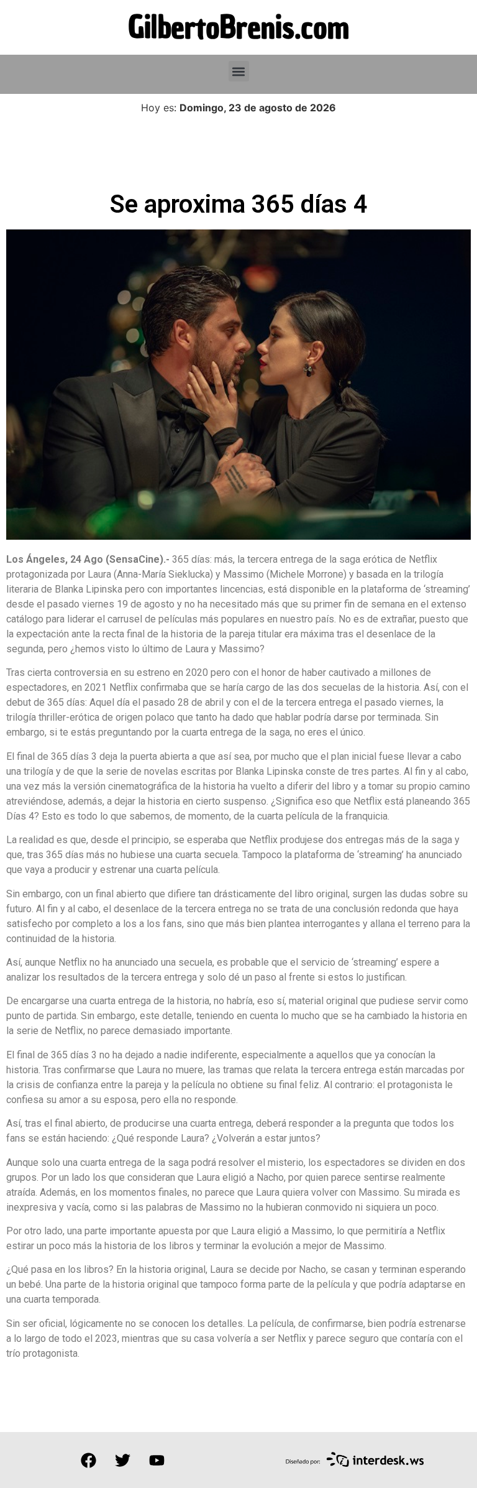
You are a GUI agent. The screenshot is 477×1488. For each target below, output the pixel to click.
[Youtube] (156, 1460)
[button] (239, 71)
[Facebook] (88, 1460)
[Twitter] (122, 1460)
